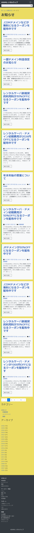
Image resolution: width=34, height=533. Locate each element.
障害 (4, 416)
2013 (3, 455)
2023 (3, 432)
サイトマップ (4, 521)
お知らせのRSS (5, 486)
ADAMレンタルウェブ (9, 2)
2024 (3, 430)
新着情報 (21, 224)
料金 (2, 495)
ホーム (3, 10)
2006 (3, 470)
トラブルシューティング (7, 505)
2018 (3, 443)
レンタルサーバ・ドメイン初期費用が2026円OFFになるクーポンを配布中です (17, 138)
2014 (3, 452)
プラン (2, 491)
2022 (3, 435)
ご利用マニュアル (5, 503)
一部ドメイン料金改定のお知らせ (16, 61)
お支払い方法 (4, 496)
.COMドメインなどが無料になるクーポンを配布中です (16, 25)
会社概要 (3, 514)
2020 (3, 439)
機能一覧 (3, 493)
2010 (3, 461)
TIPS (2, 507)
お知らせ (9, 10)
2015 (3, 450)
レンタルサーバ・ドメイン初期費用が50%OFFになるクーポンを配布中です (16, 213)
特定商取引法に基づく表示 (7, 516)
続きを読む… (7, 50)
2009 (3, 464)
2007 (3, 468)
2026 (3, 426)
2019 (3, 441)
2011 (3, 459)
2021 (3, 437)
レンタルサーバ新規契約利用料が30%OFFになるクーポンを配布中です (16, 97)
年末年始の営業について (16, 177)
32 (21, 400)
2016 (3, 448)
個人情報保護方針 (5, 518)
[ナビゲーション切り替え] (30, 2)
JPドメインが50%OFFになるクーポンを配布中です (16, 250)
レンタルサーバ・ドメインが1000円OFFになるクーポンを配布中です (17, 366)
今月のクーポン (5, 519)
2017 (3, 446)
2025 (3, 428)
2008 (3, 466)
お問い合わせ (4, 509)
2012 (3, 457)
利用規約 (3, 498)
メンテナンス (6, 414)
